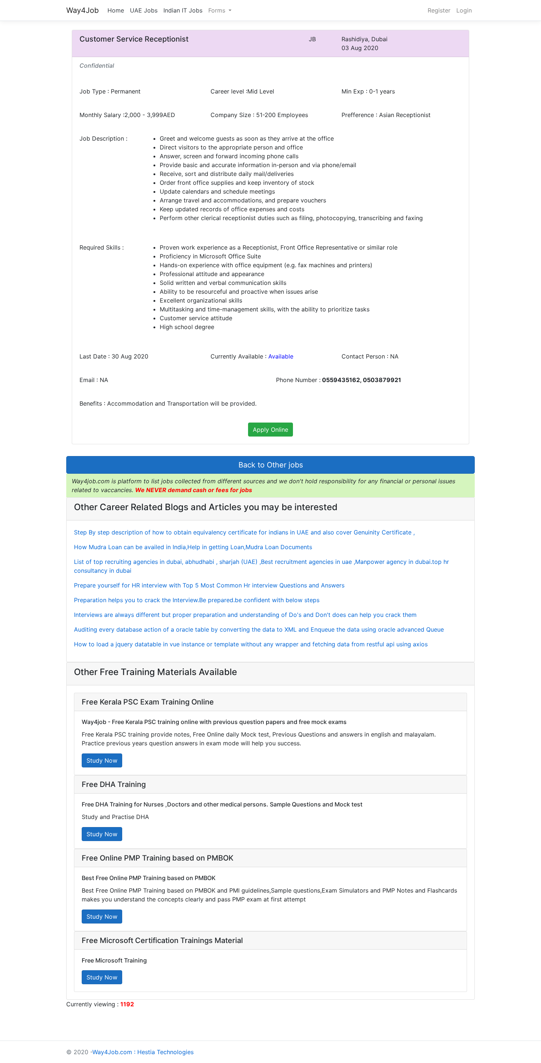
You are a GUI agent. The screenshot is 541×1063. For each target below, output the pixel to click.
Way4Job (82, 10)
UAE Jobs (144, 10)
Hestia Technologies (165, 1052)
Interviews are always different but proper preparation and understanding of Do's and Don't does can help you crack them (245, 614)
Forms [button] (217, 10)
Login (464, 10)
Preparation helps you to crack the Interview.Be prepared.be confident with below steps (196, 600)
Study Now (101, 760)
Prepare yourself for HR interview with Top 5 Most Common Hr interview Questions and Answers (209, 585)
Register (439, 10)
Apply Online (270, 429)
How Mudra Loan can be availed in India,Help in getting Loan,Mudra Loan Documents (193, 547)
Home (115, 10)
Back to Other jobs (270, 464)
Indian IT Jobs (182, 10)
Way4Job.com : (113, 1052)
